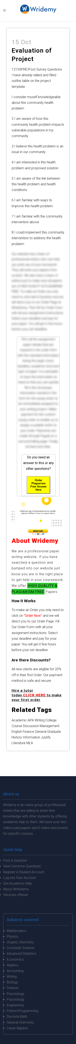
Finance (28, 732)
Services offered (15, 895)
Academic (19, 720)
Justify (46, 737)
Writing (40, 720)
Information (31, 737)
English (17, 732)
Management (49, 726)
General (40, 732)
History (17, 737)
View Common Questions (22, 866)
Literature (19, 743)
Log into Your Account (19, 878)
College (51, 720)
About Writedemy (16, 889)
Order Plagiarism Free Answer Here (38, 485)
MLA (29, 743)
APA (31, 720)
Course (17, 726)
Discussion (31, 726)
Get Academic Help (17, 883)
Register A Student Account (23, 872)
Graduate (54, 732)
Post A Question (15, 860)
